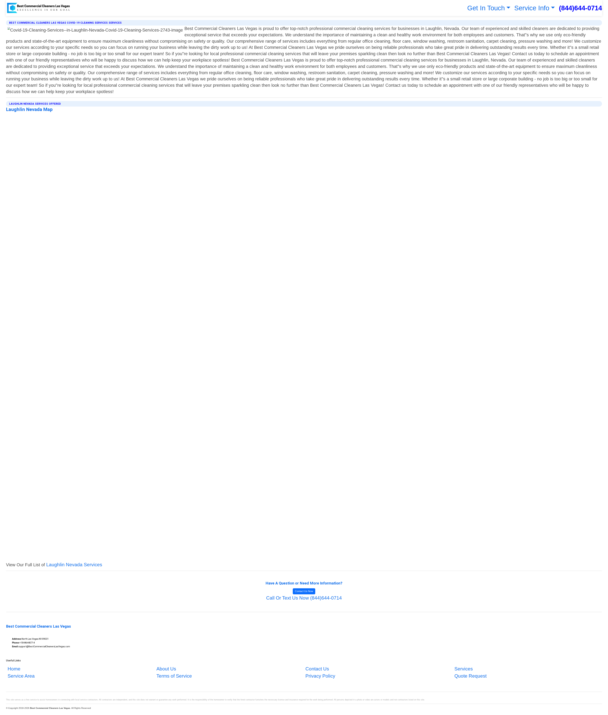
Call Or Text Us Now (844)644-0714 (304, 598)
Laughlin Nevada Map (29, 109)
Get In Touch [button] (486, 8)
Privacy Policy (320, 676)
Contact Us (317, 669)
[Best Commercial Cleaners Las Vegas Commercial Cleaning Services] (38, 8)
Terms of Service (174, 676)
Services (463, 669)
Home (14, 669)
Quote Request (470, 676)
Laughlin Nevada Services (74, 564)
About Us (166, 669)
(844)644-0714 (580, 8)
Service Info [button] (531, 8)
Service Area (21, 676)
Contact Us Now (304, 591)
